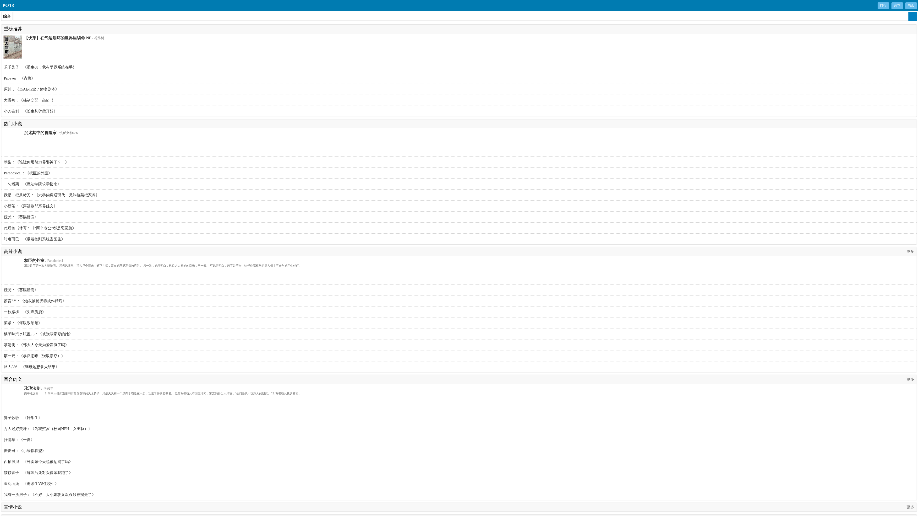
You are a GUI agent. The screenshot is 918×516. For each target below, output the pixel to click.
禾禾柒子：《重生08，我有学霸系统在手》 (40, 67)
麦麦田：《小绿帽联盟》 (25, 451)
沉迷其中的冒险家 (40, 132)
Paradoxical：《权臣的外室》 (28, 173)
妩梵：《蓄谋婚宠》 (21, 217)
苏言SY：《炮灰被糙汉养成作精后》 (35, 301)
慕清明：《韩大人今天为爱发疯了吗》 (36, 345)
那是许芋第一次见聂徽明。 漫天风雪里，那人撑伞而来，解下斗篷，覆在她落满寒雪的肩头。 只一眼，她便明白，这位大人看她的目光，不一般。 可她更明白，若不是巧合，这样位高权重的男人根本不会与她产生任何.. (162, 265)
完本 (897, 5)
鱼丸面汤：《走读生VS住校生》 (31, 484)
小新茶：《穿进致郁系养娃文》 (30, 206)
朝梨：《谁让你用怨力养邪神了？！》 (36, 162)
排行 (883, 5)
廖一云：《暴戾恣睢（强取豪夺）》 (34, 356)
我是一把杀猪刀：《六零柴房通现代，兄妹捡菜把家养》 (51, 195)
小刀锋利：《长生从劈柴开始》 (30, 111)
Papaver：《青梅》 (19, 78)
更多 (910, 251)
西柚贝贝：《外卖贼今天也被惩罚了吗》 (38, 462)
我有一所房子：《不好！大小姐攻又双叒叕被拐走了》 (50, 495)
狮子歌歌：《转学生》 (23, 418)
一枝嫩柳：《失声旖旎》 (25, 312)
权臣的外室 (34, 260)
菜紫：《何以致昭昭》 (23, 323)
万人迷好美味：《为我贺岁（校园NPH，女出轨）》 (48, 429)
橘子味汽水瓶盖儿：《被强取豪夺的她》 (38, 334)
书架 (911, 5)
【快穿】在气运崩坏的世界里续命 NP (57, 38)
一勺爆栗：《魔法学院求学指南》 (32, 184)
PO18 (8, 5)
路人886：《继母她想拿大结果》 (31, 367)
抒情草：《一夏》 (19, 440)
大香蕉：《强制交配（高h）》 (29, 100)
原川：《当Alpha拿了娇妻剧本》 (31, 89)
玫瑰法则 (32, 388)
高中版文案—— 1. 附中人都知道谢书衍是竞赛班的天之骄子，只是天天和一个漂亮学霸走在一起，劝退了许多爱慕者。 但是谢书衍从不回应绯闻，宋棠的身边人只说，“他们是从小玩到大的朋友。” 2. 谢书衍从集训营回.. (162, 393)
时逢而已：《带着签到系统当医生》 (34, 239)
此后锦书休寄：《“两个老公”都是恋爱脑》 (40, 228)
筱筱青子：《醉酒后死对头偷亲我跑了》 (38, 473)
